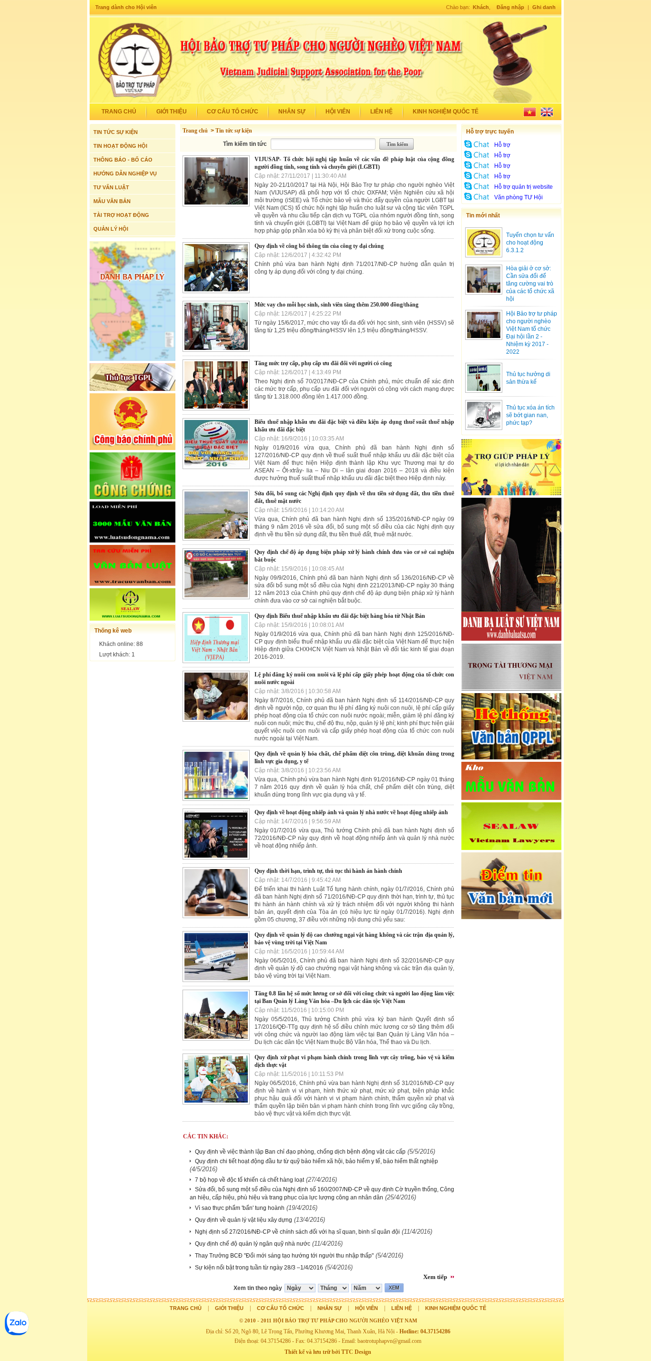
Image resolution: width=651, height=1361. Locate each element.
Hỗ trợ (502, 145)
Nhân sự (291, 111)
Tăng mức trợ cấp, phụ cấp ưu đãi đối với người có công (323, 363)
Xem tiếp (435, 1276)
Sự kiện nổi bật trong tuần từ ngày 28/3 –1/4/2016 (259, 1267)
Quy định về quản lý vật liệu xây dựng (243, 1220)
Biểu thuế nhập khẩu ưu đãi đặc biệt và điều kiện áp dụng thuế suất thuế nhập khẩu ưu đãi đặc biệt (354, 426)
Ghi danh (544, 7)
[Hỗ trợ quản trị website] (477, 189)
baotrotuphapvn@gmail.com (389, 1341)
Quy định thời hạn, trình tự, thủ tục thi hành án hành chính (328, 871)
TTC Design (356, 1352)
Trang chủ (119, 111)
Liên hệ (381, 111)
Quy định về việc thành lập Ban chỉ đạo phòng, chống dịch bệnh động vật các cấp (300, 1151)
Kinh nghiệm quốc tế (445, 111)
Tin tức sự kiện (233, 130)
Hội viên (338, 111)
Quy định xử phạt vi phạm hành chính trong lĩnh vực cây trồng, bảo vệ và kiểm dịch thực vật (354, 1061)
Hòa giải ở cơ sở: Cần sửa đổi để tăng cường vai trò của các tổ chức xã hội (530, 283)
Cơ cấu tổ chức (232, 111)
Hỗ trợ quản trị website (523, 187)
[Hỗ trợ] (477, 147)
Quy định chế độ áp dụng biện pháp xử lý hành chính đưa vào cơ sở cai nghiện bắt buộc (354, 556)
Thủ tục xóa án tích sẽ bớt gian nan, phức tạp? (530, 415)
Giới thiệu (171, 111)
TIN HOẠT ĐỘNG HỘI (120, 146)
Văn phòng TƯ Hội (518, 197)
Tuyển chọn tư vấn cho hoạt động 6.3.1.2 (530, 243)
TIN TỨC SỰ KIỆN (115, 132)
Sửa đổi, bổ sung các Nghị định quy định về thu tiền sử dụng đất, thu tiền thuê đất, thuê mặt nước (354, 497)
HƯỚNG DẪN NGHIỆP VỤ (125, 173)
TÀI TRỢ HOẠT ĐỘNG (121, 215)
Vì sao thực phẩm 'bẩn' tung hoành (240, 1208)
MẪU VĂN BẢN (112, 201)
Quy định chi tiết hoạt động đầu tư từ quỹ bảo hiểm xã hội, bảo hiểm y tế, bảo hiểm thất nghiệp (316, 1161)
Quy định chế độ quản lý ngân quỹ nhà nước (252, 1243)
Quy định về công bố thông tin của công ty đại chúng (319, 246)
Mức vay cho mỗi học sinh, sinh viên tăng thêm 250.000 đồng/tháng (336, 304)
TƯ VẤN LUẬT (111, 187)
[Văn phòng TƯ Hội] (477, 200)
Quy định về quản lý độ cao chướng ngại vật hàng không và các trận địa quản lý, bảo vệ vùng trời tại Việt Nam (354, 938)
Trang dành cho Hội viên (126, 7)
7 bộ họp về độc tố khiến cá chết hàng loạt (249, 1180)
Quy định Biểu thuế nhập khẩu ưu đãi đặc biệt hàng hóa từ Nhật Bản (339, 616)
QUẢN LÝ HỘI (110, 229)
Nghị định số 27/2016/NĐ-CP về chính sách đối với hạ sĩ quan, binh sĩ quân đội (297, 1231)
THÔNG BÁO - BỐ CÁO (123, 160)
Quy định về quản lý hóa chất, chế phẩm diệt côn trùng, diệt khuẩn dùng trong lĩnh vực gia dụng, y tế (354, 757)
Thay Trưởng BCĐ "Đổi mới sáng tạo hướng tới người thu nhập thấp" (284, 1255)
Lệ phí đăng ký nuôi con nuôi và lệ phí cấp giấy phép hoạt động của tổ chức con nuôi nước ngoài (354, 678)
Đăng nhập (510, 7)
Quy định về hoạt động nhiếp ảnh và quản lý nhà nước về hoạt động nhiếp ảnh (351, 812)
